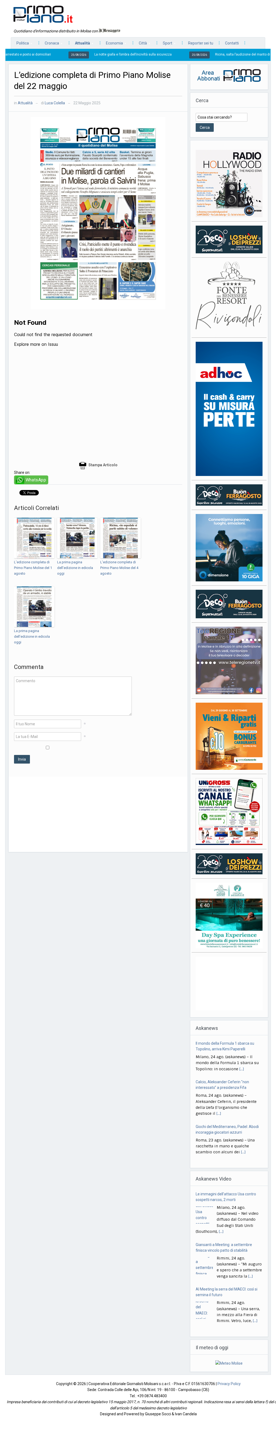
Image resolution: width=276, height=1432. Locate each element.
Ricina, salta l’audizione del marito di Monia (203, 54)
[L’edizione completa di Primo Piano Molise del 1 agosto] (34, 538)
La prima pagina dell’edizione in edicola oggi (75, 567)
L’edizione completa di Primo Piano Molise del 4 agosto (119, 567)
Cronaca (49, 44)
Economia (112, 44)
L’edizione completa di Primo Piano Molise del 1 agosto (33, 567)
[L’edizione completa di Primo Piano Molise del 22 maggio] (98, 213)
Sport (164, 44)
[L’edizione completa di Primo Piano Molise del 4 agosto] (120, 538)
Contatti (232, 43)
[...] (241, 1069)
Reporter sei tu (200, 43)
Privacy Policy (229, 1384)
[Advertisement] (98, 814)
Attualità (80, 44)
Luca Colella (55, 103)
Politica (20, 44)
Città (140, 44)
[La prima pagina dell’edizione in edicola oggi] (77, 538)
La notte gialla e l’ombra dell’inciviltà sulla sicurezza (88, 54)
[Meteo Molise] (229, 1363)
